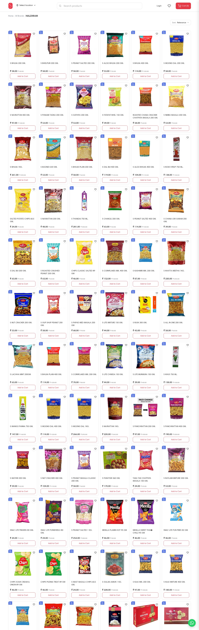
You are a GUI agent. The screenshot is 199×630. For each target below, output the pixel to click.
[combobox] (99, 6)
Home (10, 16)
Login (159, 5)
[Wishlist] (169, 5)
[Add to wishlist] (34, 34)
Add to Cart (23, 76)
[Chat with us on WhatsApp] (192, 623)
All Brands (19, 16)
